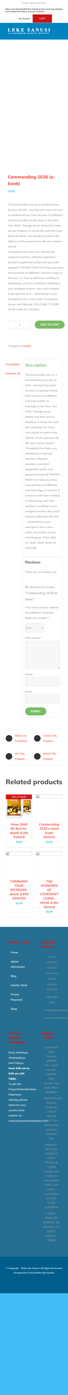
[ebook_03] (34, 92)
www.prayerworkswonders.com (28, 1120)
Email (28, 691)
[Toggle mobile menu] (60, 29)
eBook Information (18, 964)
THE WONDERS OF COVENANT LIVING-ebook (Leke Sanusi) (49, 894)
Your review (33, 637)
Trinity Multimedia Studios (40, 1272)
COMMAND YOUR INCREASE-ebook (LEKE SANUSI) (19, 889)
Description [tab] (13, 364)
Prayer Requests (16, 997)
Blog (13, 976)
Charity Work (19, 985)
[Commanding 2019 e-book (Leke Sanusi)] (49, 797)
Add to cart (49, 324)
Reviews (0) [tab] (13, 373)
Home (14, 952)
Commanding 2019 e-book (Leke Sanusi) (49, 830)
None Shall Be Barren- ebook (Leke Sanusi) (19, 830)
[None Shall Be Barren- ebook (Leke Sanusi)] (19, 797)
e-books (26, 346)
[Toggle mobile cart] (60, 32)
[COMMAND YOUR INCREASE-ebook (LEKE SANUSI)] (19, 854)
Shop (14, 1008)
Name (29, 674)
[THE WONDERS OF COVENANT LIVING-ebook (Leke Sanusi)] (49, 854)
